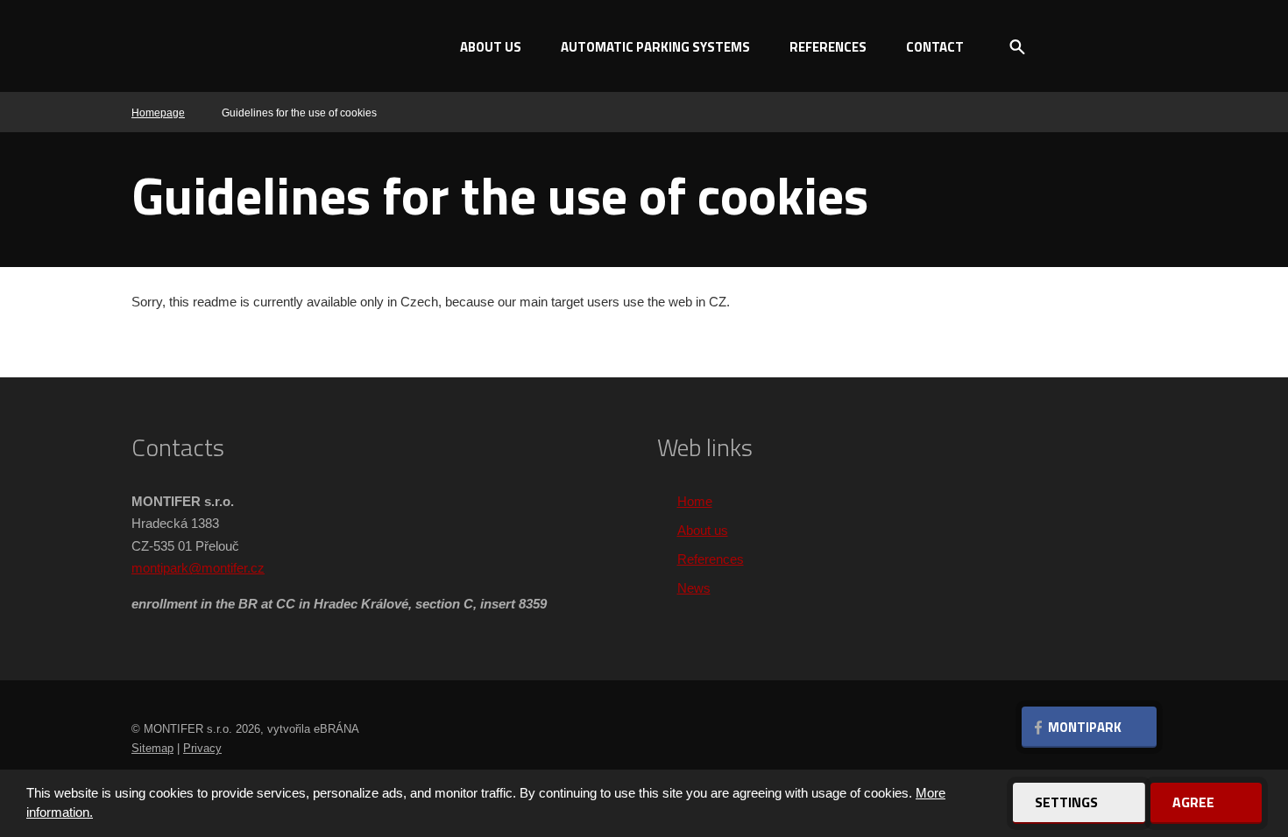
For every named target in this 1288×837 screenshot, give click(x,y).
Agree (1195, 801)
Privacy (202, 748)
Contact (935, 47)
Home (694, 501)
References (828, 47)
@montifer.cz (226, 567)
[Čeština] (1073, 46)
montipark (159, 567)
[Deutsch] (1134, 46)
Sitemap (152, 748)
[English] (1104, 46)
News (694, 587)
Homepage (158, 113)
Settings (1068, 801)
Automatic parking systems (655, 47)
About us (490, 47)
